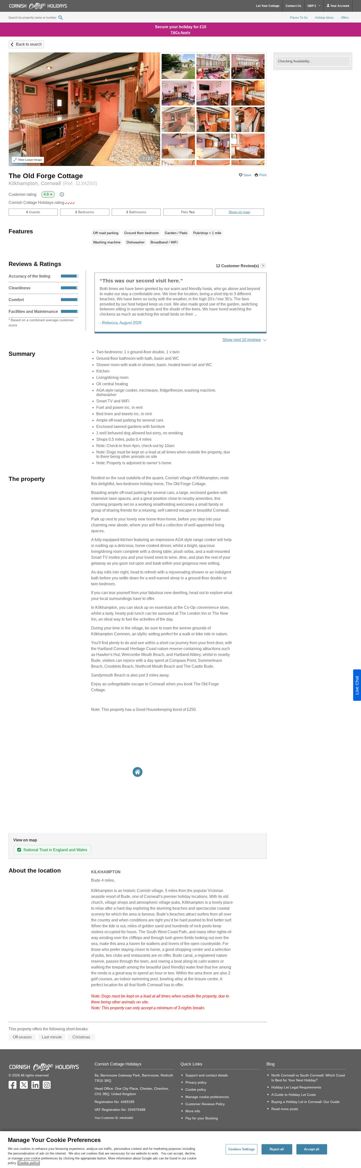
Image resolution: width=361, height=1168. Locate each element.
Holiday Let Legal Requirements (296, 1087)
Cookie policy (195, 1089)
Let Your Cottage (267, 6)
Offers (345, 17)
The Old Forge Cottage (46, 176)
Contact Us (293, 6)
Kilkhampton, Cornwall (53, 183)
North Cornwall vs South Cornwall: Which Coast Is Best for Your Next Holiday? (308, 1077)
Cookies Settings (241, 1149)
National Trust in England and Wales (55, 850)
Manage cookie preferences (207, 1097)
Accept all (311, 1149)
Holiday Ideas (324, 17)
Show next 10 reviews (241, 340)
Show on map (239, 212)
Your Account (339, 6)
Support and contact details (206, 1075)
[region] (180, 1149)
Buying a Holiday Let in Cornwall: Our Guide (305, 1102)
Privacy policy (196, 1082)
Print (262, 175)
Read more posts (284, 1109)
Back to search (29, 44)
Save (247, 175)
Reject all (277, 1149)
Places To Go (299, 17)
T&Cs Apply (180, 32)
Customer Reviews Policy (205, 1104)
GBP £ (312, 6)
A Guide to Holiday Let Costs (293, 1095)
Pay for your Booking (201, 1118)
